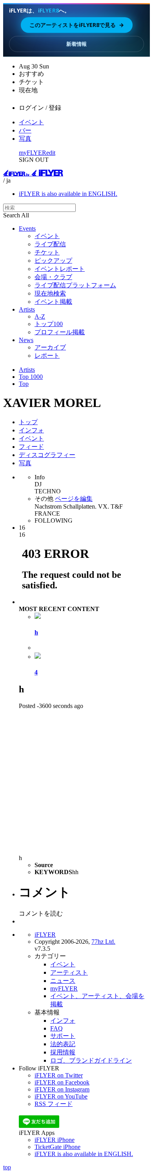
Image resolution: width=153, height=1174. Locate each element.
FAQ (56, 1028)
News (26, 340)
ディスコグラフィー (47, 455)
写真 (25, 138)
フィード (31, 446)
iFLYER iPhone (55, 1139)
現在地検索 (50, 293)
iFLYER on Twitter (59, 1075)
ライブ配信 (50, 244)
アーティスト (69, 972)
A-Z (40, 316)
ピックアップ (53, 260)
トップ (28, 422)
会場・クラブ (53, 277)
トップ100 (49, 324)
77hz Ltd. (103, 941)
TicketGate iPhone (57, 1147)
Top (24, 383)
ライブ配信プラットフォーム (75, 285)
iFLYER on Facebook (62, 1082)
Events (27, 228)
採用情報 (62, 1052)
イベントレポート (60, 268)
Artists (27, 309)
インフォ (31, 430)
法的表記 (62, 1044)
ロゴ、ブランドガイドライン (91, 1060)
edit (50, 152)
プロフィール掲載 (60, 332)
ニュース (62, 980)
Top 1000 (31, 376)
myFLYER (32, 152)
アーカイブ (50, 347)
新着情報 (76, 43)
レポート (47, 355)
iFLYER (45, 934)
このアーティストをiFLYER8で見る (76, 25)
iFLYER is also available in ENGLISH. (68, 193)
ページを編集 (74, 498)
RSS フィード (54, 1104)
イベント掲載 (53, 301)
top (7, 1167)
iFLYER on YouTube (61, 1096)
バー (25, 130)
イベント (31, 122)
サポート (62, 1035)
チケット (47, 252)
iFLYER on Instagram (62, 1089)
